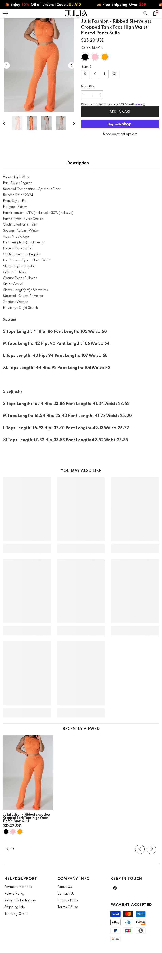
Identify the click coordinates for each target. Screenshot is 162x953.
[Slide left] (140, 849)
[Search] (145, 13)
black (6, 832)
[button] (6, 65)
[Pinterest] (114, 888)
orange (20, 832)
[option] (39, 65)
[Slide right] (151, 849)
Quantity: (88, 86)
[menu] (5, 13)
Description (78, 163)
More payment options (120, 134)
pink (13, 832)
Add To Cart (120, 111)
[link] (27, 545)
